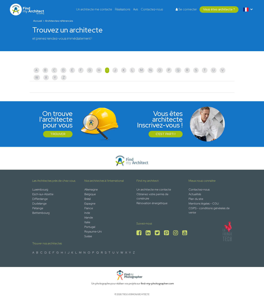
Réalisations (122, 9)
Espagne (89, 203)
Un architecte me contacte (94, 9)
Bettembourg (41, 213)
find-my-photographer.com (157, 283)
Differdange (40, 199)
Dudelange (39, 203)
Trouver (57, 134)
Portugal (89, 227)
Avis (135, 9)
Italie (87, 222)
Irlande (88, 217)
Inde (87, 213)
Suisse (88, 236)
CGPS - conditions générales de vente (209, 210)
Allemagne (91, 189)
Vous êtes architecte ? (219, 9)
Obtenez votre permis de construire (152, 196)
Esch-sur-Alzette (42, 194)
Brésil (87, 199)
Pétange (37, 208)
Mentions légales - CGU (204, 203)
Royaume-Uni (93, 231)
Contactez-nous (152, 9)
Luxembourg (40, 189)
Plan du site (196, 199)
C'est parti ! (165, 134)
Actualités (195, 194)
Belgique (90, 194)
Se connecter (187, 9)
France (88, 208)
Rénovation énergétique (151, 203)
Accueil (37, 20)
